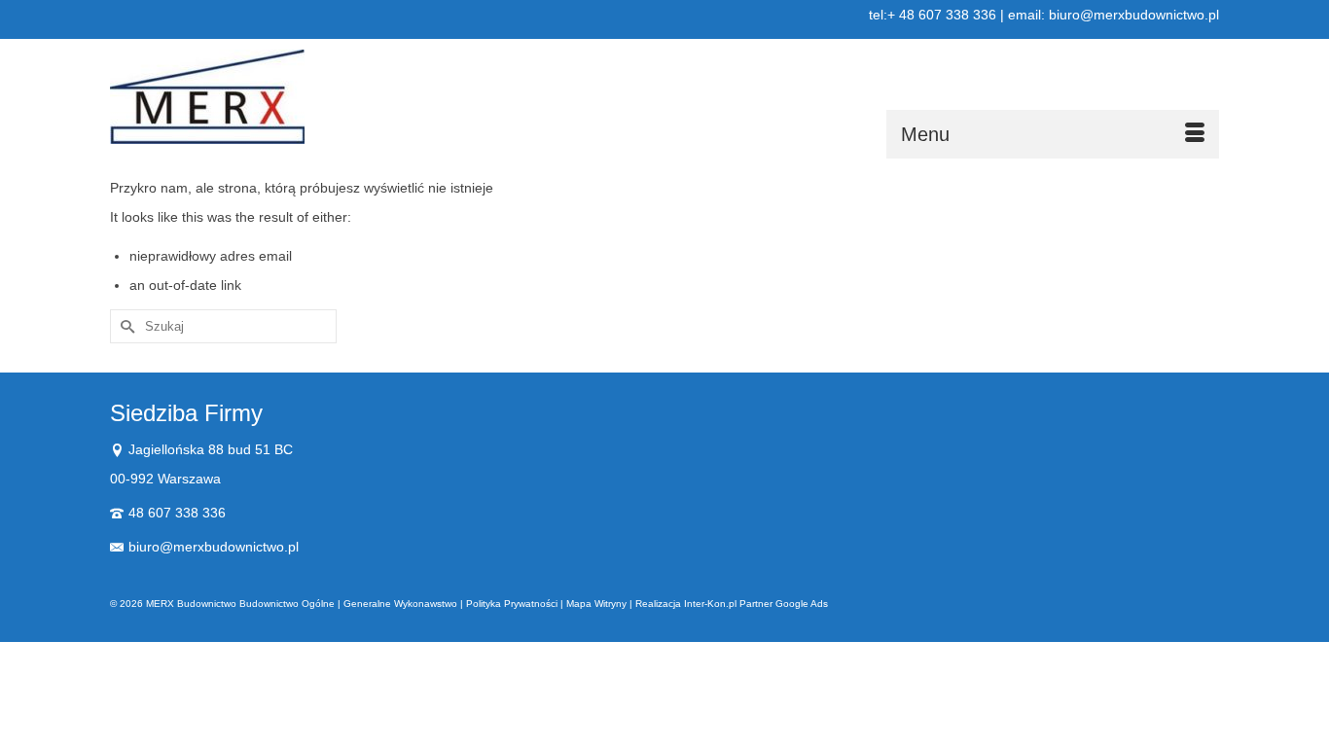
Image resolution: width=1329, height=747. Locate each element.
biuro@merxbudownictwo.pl (213, 546)
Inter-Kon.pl (710, 603)
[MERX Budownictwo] (285, 97)
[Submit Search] (124, 326)
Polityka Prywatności (511, 603)
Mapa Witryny (596, 603)
